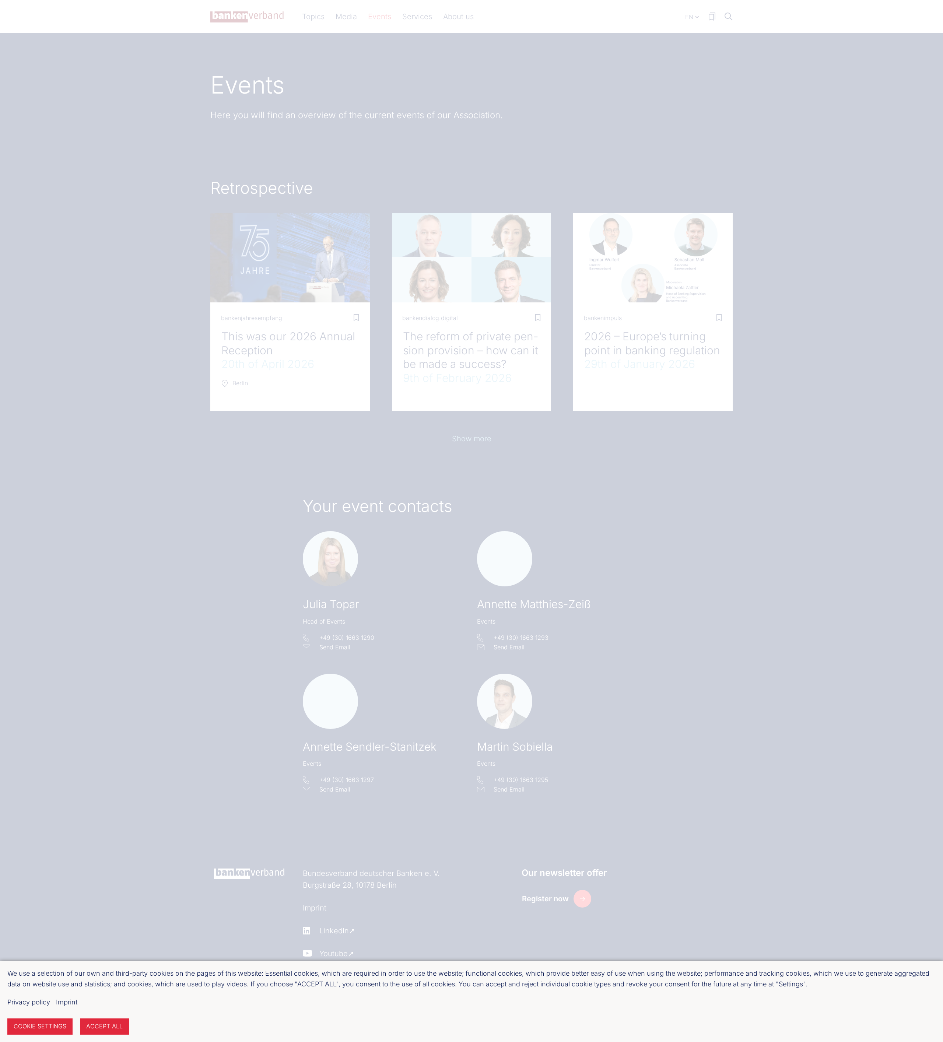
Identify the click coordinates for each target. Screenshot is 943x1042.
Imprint (66, 1002)
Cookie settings (40, 1026)
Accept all (104, 1026)
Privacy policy (28, 1002)
